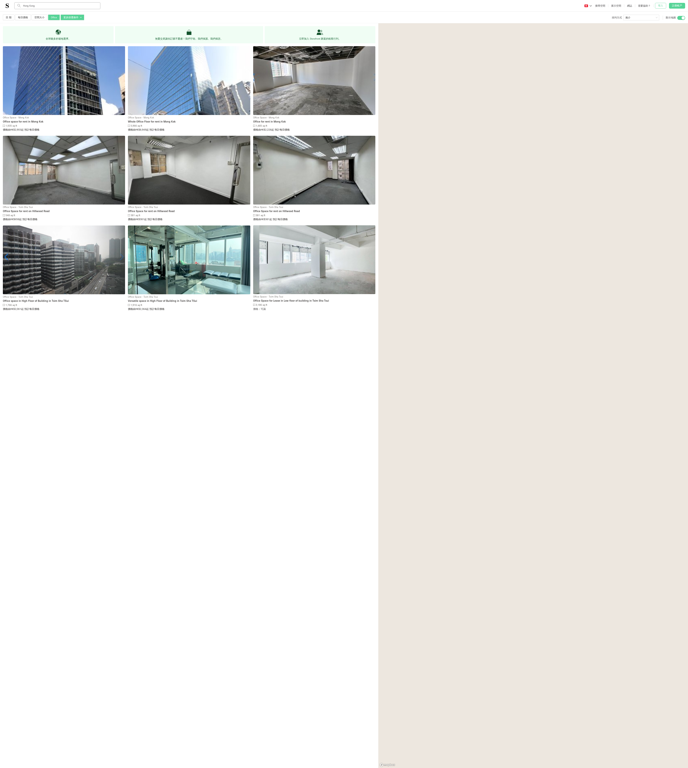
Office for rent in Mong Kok (269, 121)
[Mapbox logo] (387, 765)
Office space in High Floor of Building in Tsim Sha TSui (36, 300)
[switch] (681, 18)
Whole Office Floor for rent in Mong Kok (152, 121)
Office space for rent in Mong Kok (23, 121)
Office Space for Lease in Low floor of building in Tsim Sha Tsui (291, 300)
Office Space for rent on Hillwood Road (26, 211)
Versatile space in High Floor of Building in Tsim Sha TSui (162, 300)
